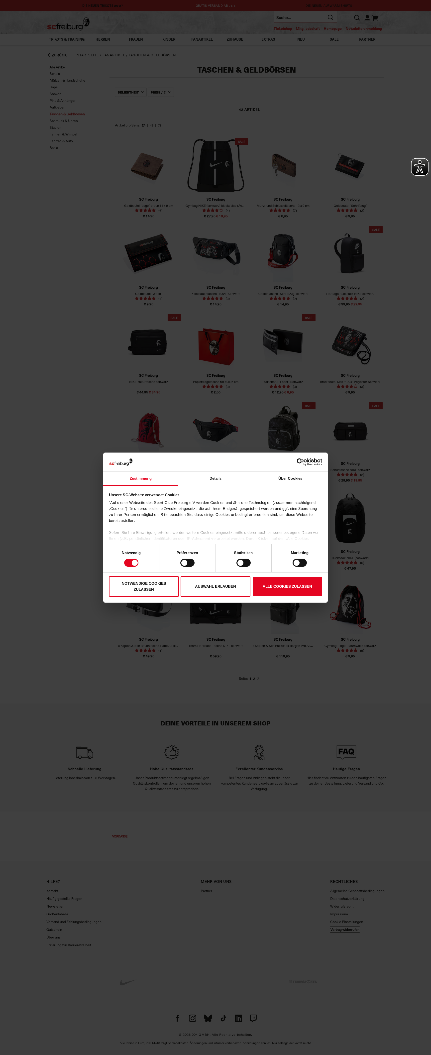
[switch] (187, 563)
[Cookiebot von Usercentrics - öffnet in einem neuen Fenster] (300, 462)
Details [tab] (216, 478)
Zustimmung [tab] (141, 478)
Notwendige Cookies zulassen (144, 586)
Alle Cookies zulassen (287, 586)
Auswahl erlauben (215, 586)
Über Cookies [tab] (290, 478)
